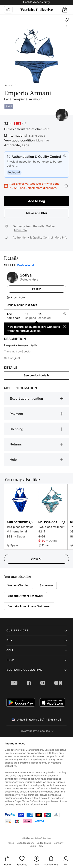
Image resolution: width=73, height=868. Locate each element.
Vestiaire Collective (24, 670)
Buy (9, 640)
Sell (10, 650)
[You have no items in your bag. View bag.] (65, 9)
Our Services (17, 630)
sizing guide (37, 135)
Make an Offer (36, 213)
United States (44, 842)
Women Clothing (18, 585)
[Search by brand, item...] (8, 9)
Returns (16, 444)
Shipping (16, 429)
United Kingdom (25, 842)
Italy (41, 846)
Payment (16, 413)
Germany (58, 842)
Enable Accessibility (36, 2)
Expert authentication (26, 398)
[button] (65, 9)
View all (36, 558)
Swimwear (46, 585)
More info (42, 140)
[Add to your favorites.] (31, 522)
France (10, 842)
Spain (33, 846)
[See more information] (66, 186)
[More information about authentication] (64, 155)
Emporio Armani (27, 93)
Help (13, 459)
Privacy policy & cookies (35, 731)
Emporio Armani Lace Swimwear (29, 606)
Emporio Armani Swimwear (25, 596)
